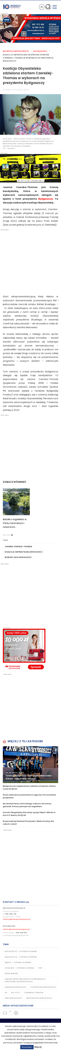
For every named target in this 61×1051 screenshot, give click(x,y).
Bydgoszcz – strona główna (21, 951)
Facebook (5, 1013)
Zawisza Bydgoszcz (15, 987)
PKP (40, 968)
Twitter (10, 1013)
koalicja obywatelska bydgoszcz (23, 552)
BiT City (15, 992)
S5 (6, 992)
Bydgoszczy (45, 198)
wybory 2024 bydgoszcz (18, 557)
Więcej (38, 1046)
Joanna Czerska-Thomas (18, 546)
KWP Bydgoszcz (13, 998)
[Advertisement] (30, 261)
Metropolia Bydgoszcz (39, 998)
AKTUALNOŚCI (40, 51)
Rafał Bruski (11, 973)
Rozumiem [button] (27, 1047)
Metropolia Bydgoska (12, 6)
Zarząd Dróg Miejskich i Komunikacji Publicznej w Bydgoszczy (25, 980)
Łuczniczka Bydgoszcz (43, 987)
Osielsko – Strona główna (19, 968)
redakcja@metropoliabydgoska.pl (16, 919)
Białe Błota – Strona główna (21, 957)
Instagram (16, 1013)
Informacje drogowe (42, 7)
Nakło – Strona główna (18, 962)
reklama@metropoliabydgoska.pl (16, 929)
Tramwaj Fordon (33, 992)
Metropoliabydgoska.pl (16, 51)
